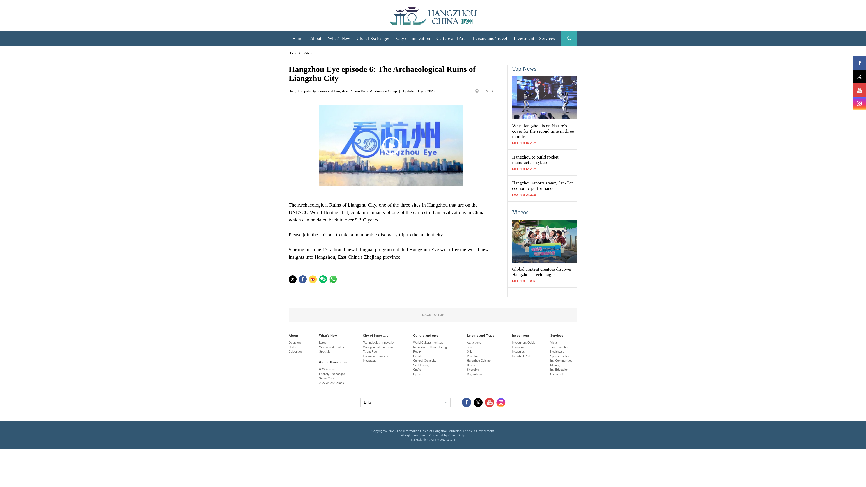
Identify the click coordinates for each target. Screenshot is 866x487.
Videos (520, 212)
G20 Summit (327, 369)
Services (556, 335)
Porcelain (473, 356)
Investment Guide (523, 342)
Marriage (556, 365)
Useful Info (557, 374)
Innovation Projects (375, 356)
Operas (418, 374)
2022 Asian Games (331, 383)
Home (293, 53)
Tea (469, 347)
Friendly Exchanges (332, 374)
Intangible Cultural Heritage (430, 347)
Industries (518, 351)
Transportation (559, 347)
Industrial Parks (522, 356)
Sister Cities (327, 378)
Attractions (474, 342)
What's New (328, 335)
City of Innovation (377, 335)
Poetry (417, 351)
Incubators (370, 360)
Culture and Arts (425, 335)
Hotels (471, 365)
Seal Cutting (421, 365)
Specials (324, 351)
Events (417, 356)
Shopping (473, 369)
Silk (469, 351)
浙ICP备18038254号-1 (439, 440)
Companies (519, 347)
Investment (520, 335)
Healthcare (557, 351)
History (293, 347)
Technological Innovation (379, 342)
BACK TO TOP (433, 315)
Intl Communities (561, 360)
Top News (524, 68)
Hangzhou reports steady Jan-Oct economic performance (542, 185)
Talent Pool (370, 351)
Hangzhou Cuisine (479, 360)
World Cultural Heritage (428, 342)
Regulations (474, 374)
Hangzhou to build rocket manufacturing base (535, 159)
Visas (554, 342)
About (293, 335)
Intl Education (559, 369)
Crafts (417, 369)
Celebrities (295, 351)
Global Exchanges (333, 362)
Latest (323, 342)
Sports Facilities (560, 356)
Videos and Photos (331, 347)
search (569, 38)
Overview (295, 342)
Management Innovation (378, 347)
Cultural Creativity (424, 360)
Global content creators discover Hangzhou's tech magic (542, 271)
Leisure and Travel (481, 335)
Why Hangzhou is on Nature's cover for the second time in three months (543, 131)
